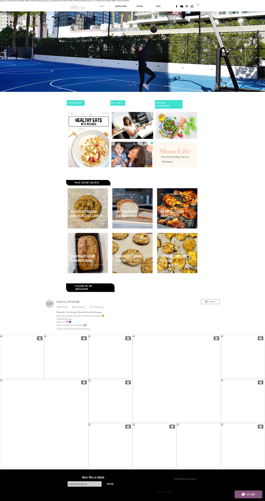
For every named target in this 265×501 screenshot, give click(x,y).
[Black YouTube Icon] (181, 6)
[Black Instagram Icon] (192, 6)
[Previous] (15, 51)
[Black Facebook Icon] (176, 6)
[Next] (250, 51)
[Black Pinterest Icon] (187, 6)
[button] (198, 4)
